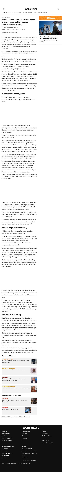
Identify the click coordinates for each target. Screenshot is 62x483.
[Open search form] (58, 9)
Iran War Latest (6, 436)
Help (23, 455)
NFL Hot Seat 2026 (7, 438)
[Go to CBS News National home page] (31, 9)
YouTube (24, 433)
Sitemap (4, 458)
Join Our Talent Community (29, 453)
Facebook (24, 436)
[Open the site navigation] (12, 9)
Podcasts (4, 451)
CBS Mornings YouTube (40, 13)
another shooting (24, 318)
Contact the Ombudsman (29, 460)
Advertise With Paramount (29, 451)
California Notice (47, 436)
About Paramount (27, 448)
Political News (6, 433)
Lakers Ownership (7, 440)
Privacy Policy (46, 433)
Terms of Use (45, 440)
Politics (25, 13)
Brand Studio (5, 455)
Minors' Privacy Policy (48, 443)
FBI (6, 155)
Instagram (24, 438)
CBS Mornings (7, 13)
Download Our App (7, 453)
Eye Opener (17, 13)
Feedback (24, 458)
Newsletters (5, 448)
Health (30, 13)
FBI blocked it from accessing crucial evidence (19, 163)
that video (12, 236)
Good (12, 231)
